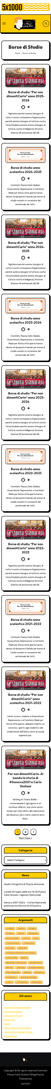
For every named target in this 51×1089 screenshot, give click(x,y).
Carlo (36, 938)
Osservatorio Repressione (17, 1007)
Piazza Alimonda (13, 972)
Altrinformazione (13, 1011)
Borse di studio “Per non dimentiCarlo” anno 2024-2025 (25, 247)
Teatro (9, 982)
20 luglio (32, 928)
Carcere (26, 938)
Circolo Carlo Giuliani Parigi (18, 1032)
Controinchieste (13, 943)
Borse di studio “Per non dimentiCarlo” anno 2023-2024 (26, 397)
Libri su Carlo (12, 958)
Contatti (25, 1083)
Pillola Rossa (10, 1036)
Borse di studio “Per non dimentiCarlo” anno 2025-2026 (26, 96)
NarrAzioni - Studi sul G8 (16, 962)
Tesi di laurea (22, 982)
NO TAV (9, 967)
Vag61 (7, 1024)
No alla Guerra (35, 962)
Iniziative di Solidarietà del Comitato (21, 953)
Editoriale (22, 948)
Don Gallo (10, 948)
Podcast (27, 972)
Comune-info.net (13, 1015)
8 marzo (21, 928)
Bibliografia (33, 933)
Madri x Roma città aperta (17, 1028)
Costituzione (29, 943)
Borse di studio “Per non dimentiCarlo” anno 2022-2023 (25, 548)
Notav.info (9, 1020)
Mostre (24, 958)
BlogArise (36, 1074)
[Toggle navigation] (4, 23)
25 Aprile (10, 933)
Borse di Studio (12, 938)
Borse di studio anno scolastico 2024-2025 (25, 170)
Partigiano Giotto (36, 967)
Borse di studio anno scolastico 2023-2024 (25, 320)
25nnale (21, 933)
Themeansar (25, 1078)
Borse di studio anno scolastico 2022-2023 (26, 471)
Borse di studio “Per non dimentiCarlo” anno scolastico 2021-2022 (25, 699)
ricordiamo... (11, 977)
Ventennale (36, 982)
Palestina (21, 967)
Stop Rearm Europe (28, 977)
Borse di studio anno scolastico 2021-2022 (25, 622)
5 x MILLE (10, 928)
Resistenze (39, 972)
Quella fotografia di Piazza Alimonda (24, 884)
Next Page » (25, 838)
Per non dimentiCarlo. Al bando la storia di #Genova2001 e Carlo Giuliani (25, 780)
